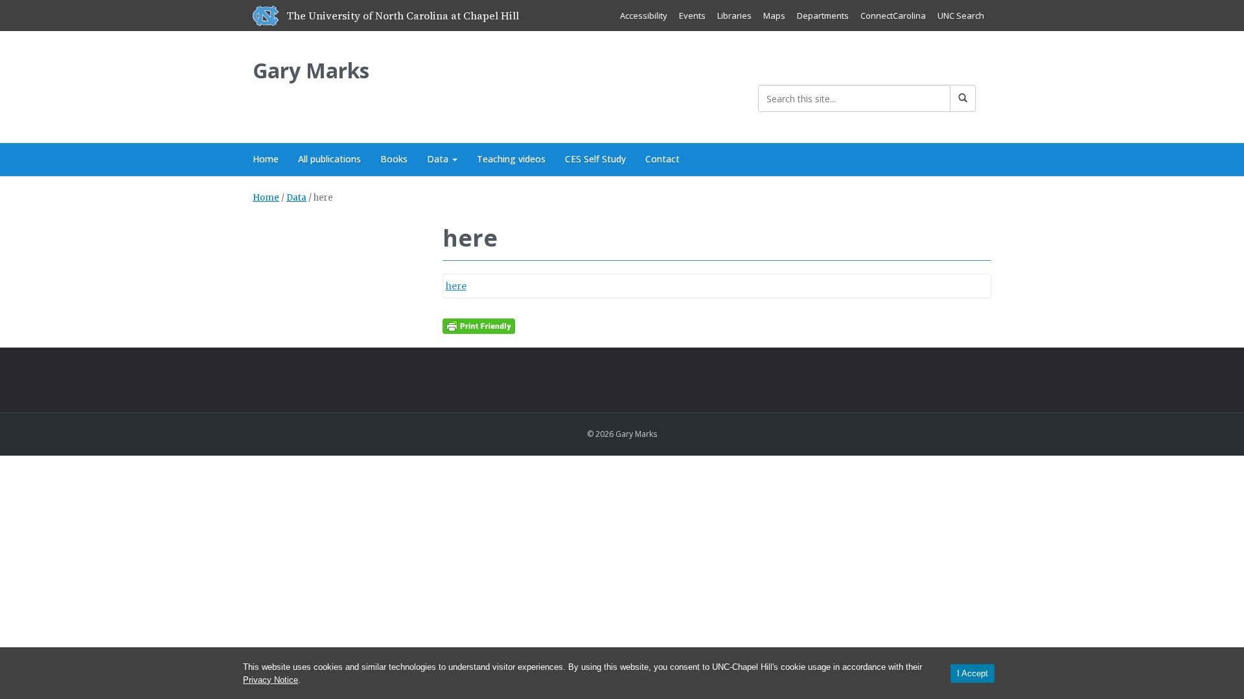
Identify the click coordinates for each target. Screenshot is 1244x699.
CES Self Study (595, 159)
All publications (329, 159)
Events (692, 15)
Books (394, 159)
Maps (774, 15)
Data (439, 159)
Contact (662, 159)
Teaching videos (511, 159)
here (456, 286)
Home (266, 159)
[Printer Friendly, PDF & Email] (479, 325)
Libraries (734, 15)
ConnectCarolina (893, 15)
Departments (823, 15)
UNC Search (961, 15)
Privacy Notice (270, 680)
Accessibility (643, 15)
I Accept (972, 673)
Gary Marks (311, 70)
